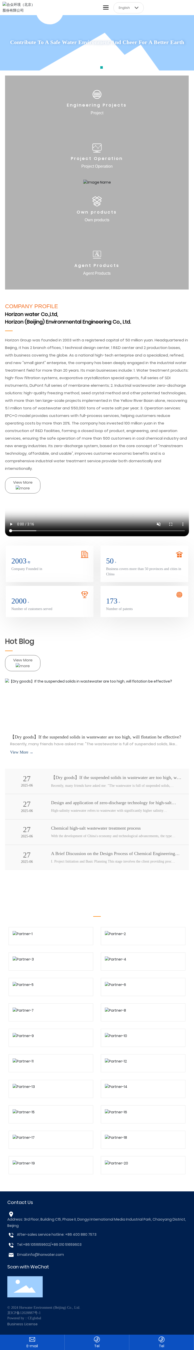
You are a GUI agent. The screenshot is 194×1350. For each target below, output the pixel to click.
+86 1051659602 (36, 1244)
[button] (92, 67)
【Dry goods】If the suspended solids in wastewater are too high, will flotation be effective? (95, 736)
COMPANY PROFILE (31, 306)
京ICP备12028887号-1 (24, 1313)
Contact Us (20, 1202)
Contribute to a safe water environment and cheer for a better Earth (97, 42)
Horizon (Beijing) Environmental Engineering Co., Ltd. (68, 321)
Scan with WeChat (28, 1267)
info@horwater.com (46, 1254)
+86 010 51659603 (66, 1244)
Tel (97, 1345)
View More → (21, 752)
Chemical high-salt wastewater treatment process (96, 828)
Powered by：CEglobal (24, 1318)
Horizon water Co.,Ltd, (31, 314)
